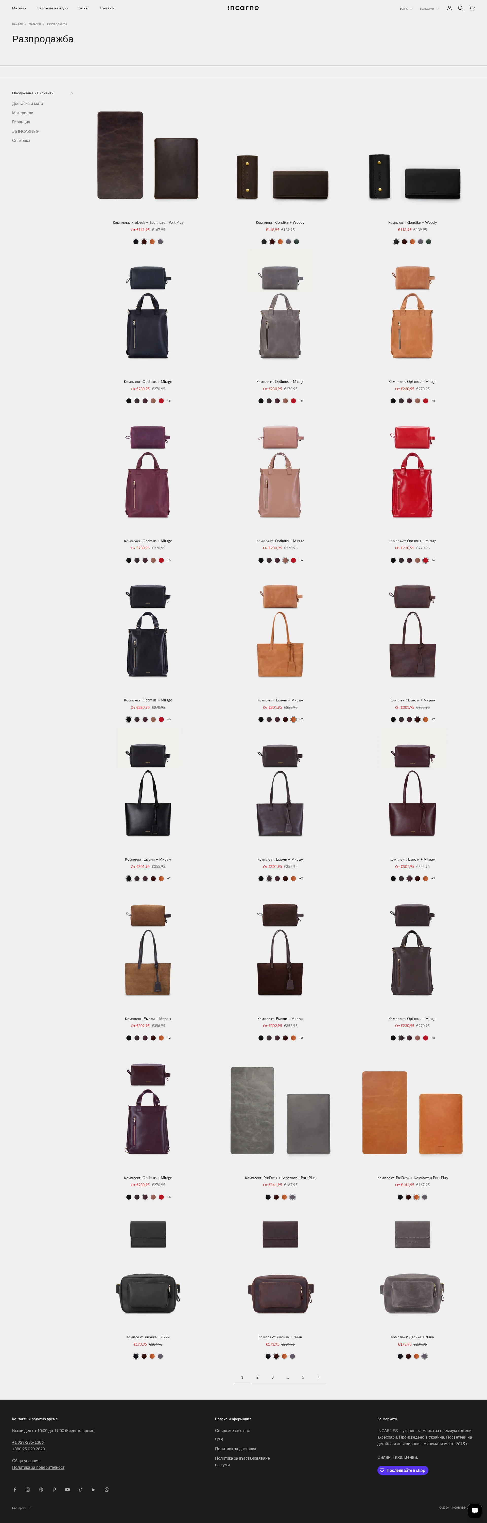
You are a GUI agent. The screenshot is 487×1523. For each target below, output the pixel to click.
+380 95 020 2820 (28, 1448)
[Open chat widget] (475, 1511)
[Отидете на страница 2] (318, 1377)
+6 (169, 400)
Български (427, 8)
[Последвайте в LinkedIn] (93, 1489)
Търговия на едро (52, 8)
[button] (136, 241)
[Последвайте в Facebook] (14, 1489)
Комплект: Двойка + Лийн (148, 1337)
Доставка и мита (27, 103)
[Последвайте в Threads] (41, 1489)
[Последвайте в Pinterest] (54, 1489)
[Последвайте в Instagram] (27, 1489)
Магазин (19, 8)
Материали (22, 112)
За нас (84, 8)
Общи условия (26, 1460)
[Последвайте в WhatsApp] (107, 1489)
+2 (301, 719)
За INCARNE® (25, 131)
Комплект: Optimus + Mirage (148, 381)
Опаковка (21, 140)
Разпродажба (57, 24)
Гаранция (21, 121)
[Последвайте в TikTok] (80, 1489)
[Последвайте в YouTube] (67, 1489)
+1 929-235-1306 (28, 1442)
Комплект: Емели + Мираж (280, 700)
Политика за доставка (235, 1448)
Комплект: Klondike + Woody (280, 222)
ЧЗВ (219, 1439)
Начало (17, 24)
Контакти (107, 8)
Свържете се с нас (232, 1430)
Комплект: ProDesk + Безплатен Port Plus (148, 222)
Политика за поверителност (38, 1467)
